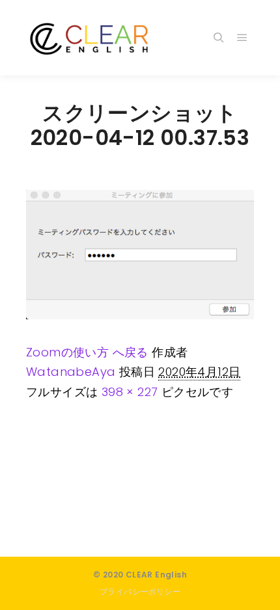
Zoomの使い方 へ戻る (87, 352)
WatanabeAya (70, 372)
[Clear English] (91, 37)
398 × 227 (130, 392)
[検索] (219, 37)
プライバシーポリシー (140, 591)
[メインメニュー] (242, 37)
